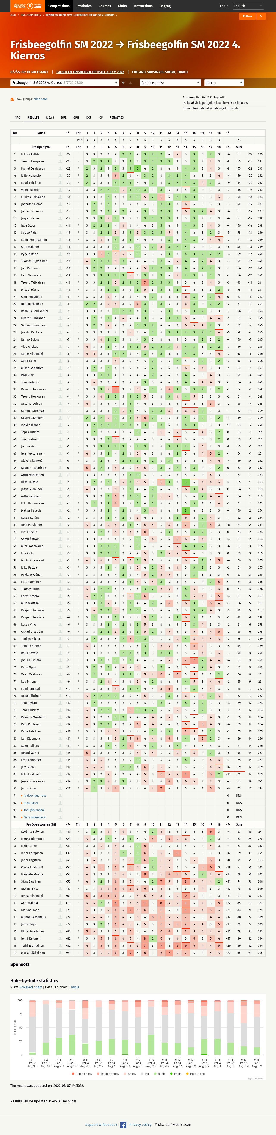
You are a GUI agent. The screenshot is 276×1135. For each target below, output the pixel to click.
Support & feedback (101, 1125)
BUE (63, 117)
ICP (101, 117)
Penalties (117, 117)
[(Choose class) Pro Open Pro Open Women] (170, 82)
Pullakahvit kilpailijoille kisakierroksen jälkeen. (215, 103)
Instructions (143, 6)
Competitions (59, 6)
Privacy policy (140, 1125)
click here (40, 99)
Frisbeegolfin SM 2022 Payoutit (204, 97)
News (50, 117)
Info (17, 117)
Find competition (31, 15)
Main (13, 15)
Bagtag (165, 6)
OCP (89, 117)
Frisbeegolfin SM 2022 (61, 44)
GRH (76, 117)
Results (33, 117)
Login (224, 6)
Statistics (84, 6)
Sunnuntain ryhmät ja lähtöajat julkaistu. (211, 108)
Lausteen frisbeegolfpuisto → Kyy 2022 (90, 72)
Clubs (122, 6)
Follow (247, 16)
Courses (105, 6)
